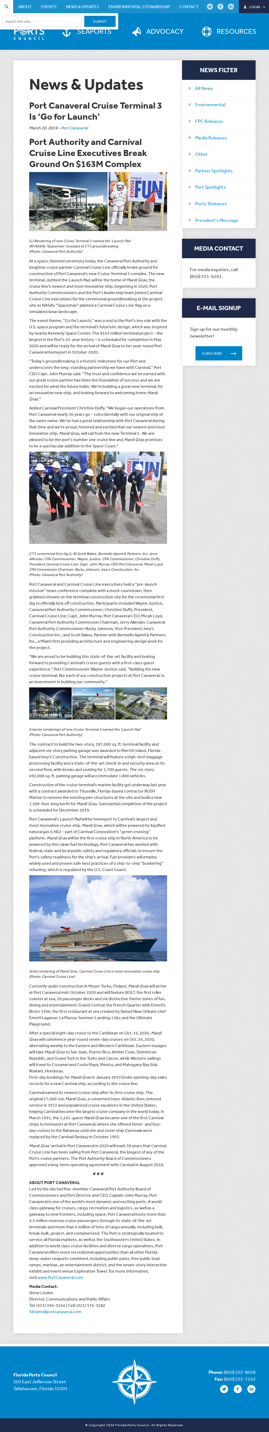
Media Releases (211, 137)
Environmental (210, 104)
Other (201, 154)
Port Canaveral (74, 127)
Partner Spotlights (214, 170)
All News (204, 88)
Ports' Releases (211, 203)
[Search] (6, 7)
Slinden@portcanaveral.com (55, 1311)
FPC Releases (209, 121)
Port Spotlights (210, 187)
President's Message (216, 220)
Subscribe (212, 353)
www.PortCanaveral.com (60, 1277)
